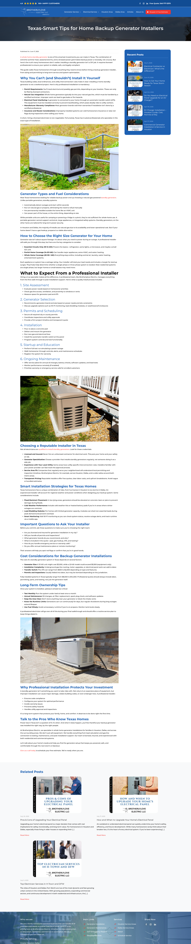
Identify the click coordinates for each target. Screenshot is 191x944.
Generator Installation (96, 924)
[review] (34, 9)
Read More (24, 835)
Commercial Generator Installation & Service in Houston (154, 127)
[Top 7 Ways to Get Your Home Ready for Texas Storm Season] (135, 76)
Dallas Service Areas (126, 928)
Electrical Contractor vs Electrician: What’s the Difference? (154, 68)
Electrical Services (94, 936)
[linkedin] (147, 3)
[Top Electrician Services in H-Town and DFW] (57, 841)
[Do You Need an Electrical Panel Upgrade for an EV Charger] (135, 91)
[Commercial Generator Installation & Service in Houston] (135, 120)
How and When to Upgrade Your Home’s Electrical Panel (125, 820)
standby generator (108, 198)
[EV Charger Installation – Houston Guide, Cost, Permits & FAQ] (135, 105)
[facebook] (140, 3)
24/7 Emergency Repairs (97, 932)
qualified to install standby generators (54, 449)
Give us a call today (28, 751)
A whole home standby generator (34, 57)
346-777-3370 (165, 3)
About (120, 932)
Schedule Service (125, 936)
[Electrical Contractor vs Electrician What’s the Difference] (135, 62)
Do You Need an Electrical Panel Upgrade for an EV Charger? (155, 97)
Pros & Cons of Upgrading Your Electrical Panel (43, 820)
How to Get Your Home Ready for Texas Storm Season (154, 83)
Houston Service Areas (127, 924)
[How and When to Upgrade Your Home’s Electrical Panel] (134, 777)
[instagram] (143, 3)
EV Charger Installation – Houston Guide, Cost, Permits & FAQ (155, 112)
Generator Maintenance (96, 928)
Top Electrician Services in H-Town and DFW (42, 884)
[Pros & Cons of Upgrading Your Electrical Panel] (57, 777)
